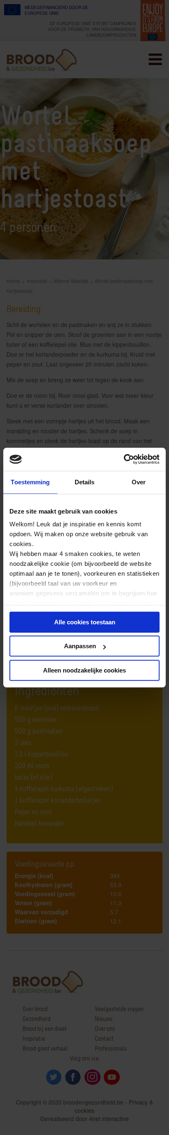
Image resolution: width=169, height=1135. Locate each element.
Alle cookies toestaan (84, 622)
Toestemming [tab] (30, 482)
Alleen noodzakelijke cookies (84, 670)
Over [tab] (139, 482)
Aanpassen (80, 645)
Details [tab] (85, 482)
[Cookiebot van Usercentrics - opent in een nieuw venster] (124, 459)
